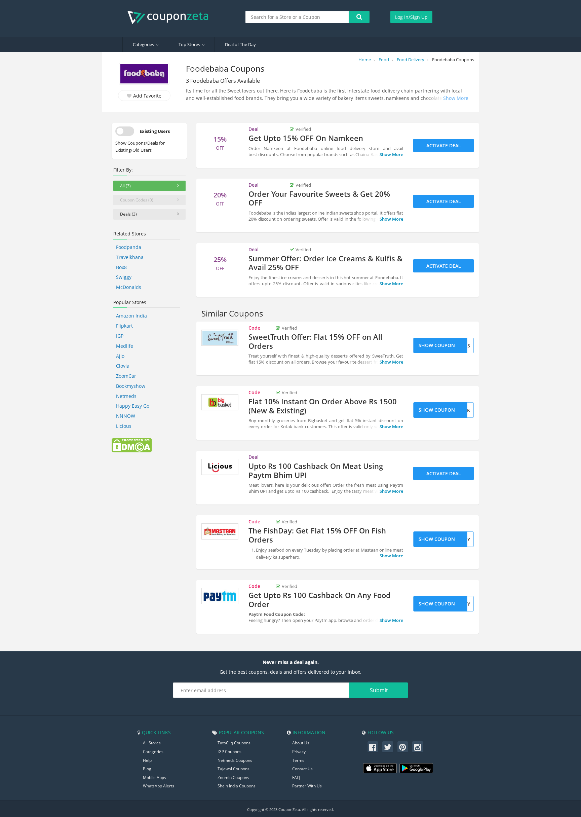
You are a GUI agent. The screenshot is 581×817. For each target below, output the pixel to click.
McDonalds (128, 287)
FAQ (296, 777)
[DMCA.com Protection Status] (132, 444)
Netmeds (126, 396)
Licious (123, 426)
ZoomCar (126, 376)
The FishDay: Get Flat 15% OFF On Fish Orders (317, 534)
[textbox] (297, 17)
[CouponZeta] (171, 17)
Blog (147, 769)
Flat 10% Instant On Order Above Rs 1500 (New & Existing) (322, 405)
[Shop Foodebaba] (144, 74)
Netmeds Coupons (235, 760)
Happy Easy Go (132, 406)
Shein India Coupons (237, 786)
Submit (379, 690)
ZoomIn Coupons (233, 777)
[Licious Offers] (219, 467)
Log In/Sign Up (411, 17)
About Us (300, 743)
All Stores (152, 743)
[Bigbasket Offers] (219, 402)
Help (147, 760)
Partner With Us (307, 786)
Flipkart (124, 326)
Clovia (122, 366)
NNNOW (125, 416)
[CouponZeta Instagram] (417, 746)
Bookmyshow (130, 386)
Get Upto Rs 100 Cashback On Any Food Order (319, 599)
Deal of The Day (240, 44)
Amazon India (131, 315)
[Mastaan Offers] (219, 531)
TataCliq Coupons (234, 743)
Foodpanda (128, 247)
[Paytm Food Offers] (219, 596)
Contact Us (302, 769)
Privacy (299, 751)
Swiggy (123, 277)
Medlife (124, 346)
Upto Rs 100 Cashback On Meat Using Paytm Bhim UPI (315, 470)
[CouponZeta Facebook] (373, 746)
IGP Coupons (229, 751)
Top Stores (189, 44)
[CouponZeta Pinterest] (403, 746)
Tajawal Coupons (233, 769)
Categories (143, 44)
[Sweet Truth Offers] (219, 338)
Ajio (120, 356)
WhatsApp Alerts (158, 786)
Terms (298, 760)
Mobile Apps (154, 777)
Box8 (121, 267)
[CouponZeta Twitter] (387, 746)
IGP (119, 336)
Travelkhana (130, 257)
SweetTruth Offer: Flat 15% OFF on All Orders (315, 341)
